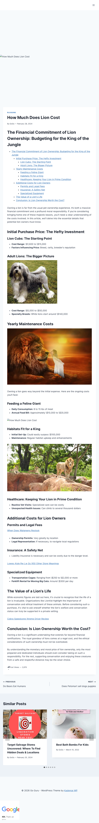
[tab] (44, 767)
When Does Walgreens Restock (23, 530)
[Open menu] (93, 5)
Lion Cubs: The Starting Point (35, 162)
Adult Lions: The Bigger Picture (36, 165)
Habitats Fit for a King (31, 176)
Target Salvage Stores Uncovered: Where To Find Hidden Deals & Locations (23, 748)
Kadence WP (70, 790)
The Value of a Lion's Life (29, 197)
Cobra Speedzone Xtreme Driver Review (28, 619)
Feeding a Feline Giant (32, 172)
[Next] (91, 737)
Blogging (11, 112)
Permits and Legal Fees (32, 186)
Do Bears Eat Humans (14, 684)
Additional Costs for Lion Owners (33, 183)
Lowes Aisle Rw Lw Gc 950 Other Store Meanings (33, 563)
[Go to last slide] (7, 737)
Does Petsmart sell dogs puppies (79, 684)
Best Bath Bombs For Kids (72, 744)
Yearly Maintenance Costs (29, 169)
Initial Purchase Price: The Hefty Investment (38, 158)
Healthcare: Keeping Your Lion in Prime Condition (45, 179)
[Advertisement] (49, 29)
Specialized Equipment (32, 193)
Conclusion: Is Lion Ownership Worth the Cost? (40, 200)
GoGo (12, 124)
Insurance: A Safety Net (32, 190)
